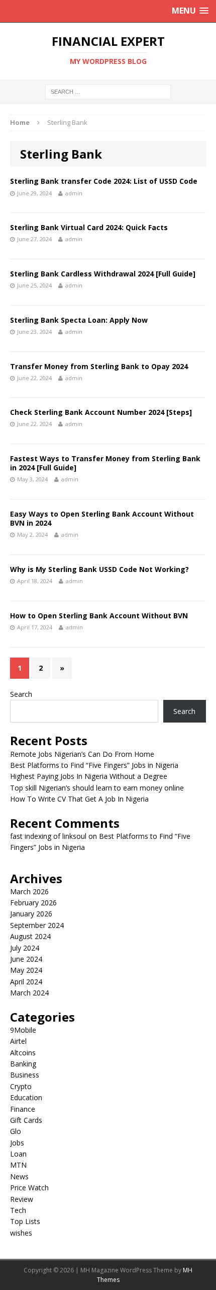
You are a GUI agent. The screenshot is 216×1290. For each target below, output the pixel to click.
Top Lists (25, 1221)
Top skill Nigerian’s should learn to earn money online (97, 788)
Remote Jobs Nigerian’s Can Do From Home (82, 754)
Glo (15, 1131)
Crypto (21, 1086)
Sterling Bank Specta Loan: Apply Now (79, 320)
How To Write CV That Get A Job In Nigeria (79, 799)
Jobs (17, 1143)
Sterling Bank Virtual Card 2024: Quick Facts (89, 227)
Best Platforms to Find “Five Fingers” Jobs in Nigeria (94, 765)
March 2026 (29, 891)
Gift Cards (26, 1120)
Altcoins (23, 1052)
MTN (18, 1165)
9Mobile (23, 1030)
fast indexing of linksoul (48, 836)
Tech (18, 1210)
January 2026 (31, 913)
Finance (22, 1109)
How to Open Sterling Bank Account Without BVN (99, 615)
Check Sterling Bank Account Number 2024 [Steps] (101, 412)
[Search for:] (108, 91)
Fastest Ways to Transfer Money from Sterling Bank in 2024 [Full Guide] (105, 463)
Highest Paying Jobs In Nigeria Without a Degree (88, 776)
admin (73, 193)
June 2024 (26, 959)
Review (21, 1199)
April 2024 (26, 981)
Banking (23, 1063)
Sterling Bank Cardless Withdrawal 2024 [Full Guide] (102, 273)
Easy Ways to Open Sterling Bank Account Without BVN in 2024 (102, 518)
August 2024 (30, 936)
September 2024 (37, 925)
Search (21, 694)
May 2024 (26, 970)
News (19, 1176)
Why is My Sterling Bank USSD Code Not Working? (99, 569)
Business (24, 1075)
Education (26, 1097)
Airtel (18, 1041)
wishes (21, 1233)
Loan (18, 1154)
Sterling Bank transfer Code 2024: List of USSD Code (103, 181)
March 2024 (29, 992)
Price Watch (29, 1187)
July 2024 (24, 948)
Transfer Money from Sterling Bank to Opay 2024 (99, 366)
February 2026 (33, 902)
